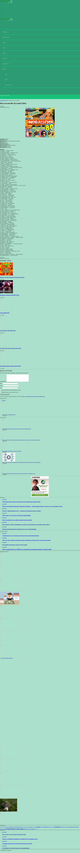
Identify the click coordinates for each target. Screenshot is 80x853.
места (41, 827)
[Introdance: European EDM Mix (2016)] (6, 292)
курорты (33, 827)
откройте (57, 827)
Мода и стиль (5, 37)
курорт (30, 827)
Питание (4, 58)
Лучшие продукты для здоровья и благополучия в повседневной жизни (16, 428)
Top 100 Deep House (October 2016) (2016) (10, 366)
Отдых (4, 42)
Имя (1, 383)
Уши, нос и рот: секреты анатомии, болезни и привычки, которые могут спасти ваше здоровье (21, 439)
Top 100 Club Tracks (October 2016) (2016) (10, 348)
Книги (6, 74)
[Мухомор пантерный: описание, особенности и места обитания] (8, 811)
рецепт (25, 828)
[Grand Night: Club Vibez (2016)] (6, 328)
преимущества (70, 827)
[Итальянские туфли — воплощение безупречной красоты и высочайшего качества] (11, 657)
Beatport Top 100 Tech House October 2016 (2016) (12, 277)
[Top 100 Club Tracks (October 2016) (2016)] (6, 346)
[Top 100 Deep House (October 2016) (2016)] (6, 363)
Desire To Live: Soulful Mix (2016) (9, 414)
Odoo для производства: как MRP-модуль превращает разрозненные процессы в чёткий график (21, 462)
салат (28, 828)
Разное (4, 68)
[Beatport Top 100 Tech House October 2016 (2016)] (6, 275)
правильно (65, 827)
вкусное (3, 827)
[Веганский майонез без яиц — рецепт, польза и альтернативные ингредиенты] (9, 577)
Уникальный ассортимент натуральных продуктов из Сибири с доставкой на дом (18, 473)
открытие (62, 827)
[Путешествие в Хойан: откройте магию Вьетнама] (11, 617)
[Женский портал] (6, 2)
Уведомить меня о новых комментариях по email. (11, 390)
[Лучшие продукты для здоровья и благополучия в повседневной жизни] (8, 427)
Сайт (1, 387)
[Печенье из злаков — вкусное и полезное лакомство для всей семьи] (8, 643)
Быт (3, 47)
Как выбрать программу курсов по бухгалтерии (11, 451)
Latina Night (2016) (5, 312)
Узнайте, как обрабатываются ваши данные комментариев (33, 396)
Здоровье (4, 31)
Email (1, 385)
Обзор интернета (8, 84)
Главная (1, 100)
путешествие (10, 829)
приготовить (76, 827)
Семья (3, 53)
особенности (46, 827)
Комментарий (3, 381)
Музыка (6, 79)
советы (33, 828)
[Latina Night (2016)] (6, 310)
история (27, 827)
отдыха (53, 827)
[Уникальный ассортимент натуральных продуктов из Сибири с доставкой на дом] (8, 472)
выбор (8, 827)
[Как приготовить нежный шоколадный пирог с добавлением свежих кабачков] (11, 798)
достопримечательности (18, 827)
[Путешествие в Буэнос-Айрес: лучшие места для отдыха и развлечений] (8, 630)
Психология (5, 63)
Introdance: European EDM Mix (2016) (9, 295)
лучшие (38, 827)
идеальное (24, 827)
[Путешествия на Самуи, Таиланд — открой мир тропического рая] (11, 591)
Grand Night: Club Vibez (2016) (8, 330)
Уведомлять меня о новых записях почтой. (9, 392)
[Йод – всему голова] (10, 771)
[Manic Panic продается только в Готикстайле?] (9, 758)
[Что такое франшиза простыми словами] (9, 604)
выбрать (11, 827)
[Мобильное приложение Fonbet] (11, 784)
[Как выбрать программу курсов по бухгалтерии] (8, 450)
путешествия (19, 829)
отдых (50, 827)
